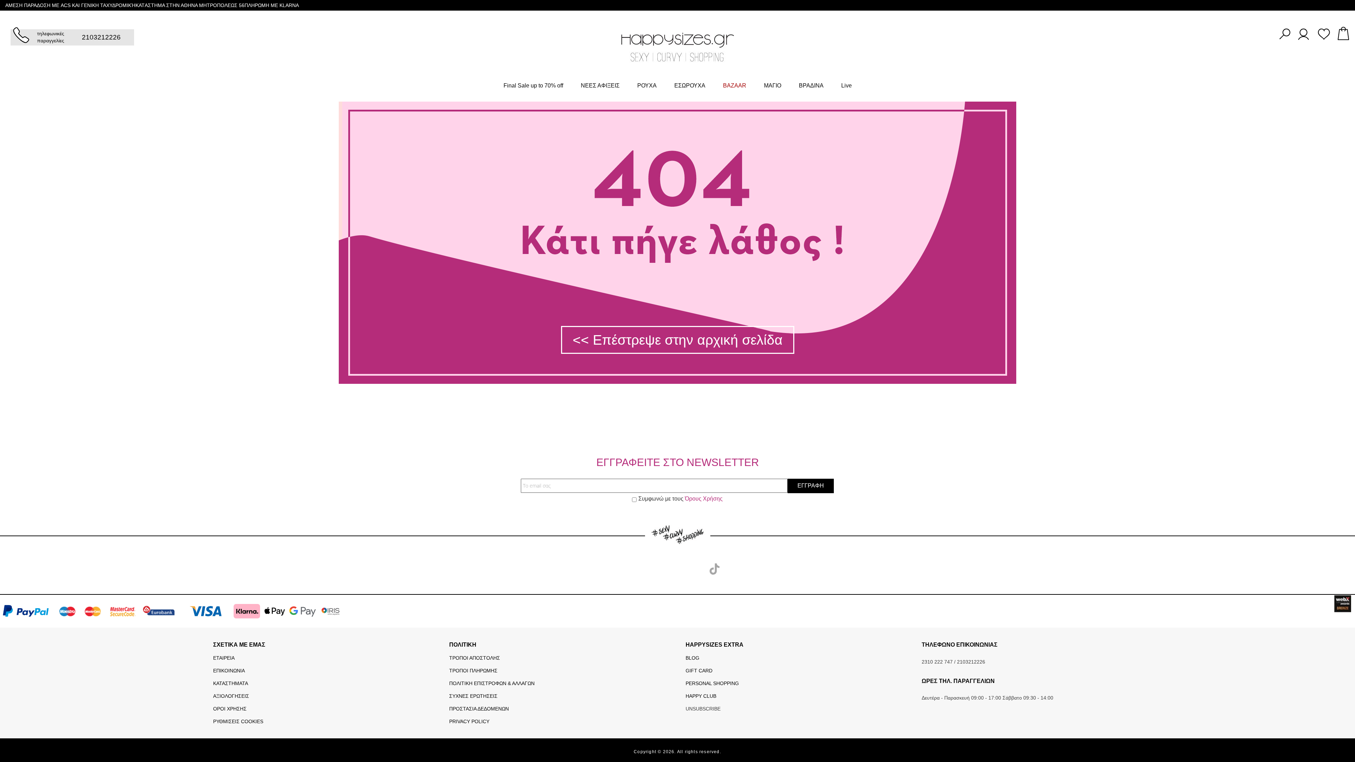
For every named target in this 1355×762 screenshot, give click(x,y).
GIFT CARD (699, 670)
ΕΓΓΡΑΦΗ (810, 486)
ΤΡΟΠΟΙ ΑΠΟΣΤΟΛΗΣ (474, 658)
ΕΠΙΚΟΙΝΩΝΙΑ (229, 670)
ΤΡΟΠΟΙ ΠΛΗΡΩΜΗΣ (473, 670)
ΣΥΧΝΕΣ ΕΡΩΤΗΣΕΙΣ (473, 696)
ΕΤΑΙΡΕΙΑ (224, 658)
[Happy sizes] (677, 47)
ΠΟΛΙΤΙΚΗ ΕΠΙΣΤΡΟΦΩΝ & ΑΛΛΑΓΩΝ (492, 683)
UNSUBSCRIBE (703, 709)
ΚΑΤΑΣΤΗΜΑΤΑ (230, 683)
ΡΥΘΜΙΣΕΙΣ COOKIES (238, 721)
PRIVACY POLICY (469, 721)
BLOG (692, 658)
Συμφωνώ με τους (680, 499)
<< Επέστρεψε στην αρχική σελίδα (678, 339)
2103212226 (101, 37)
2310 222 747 (937, 662)
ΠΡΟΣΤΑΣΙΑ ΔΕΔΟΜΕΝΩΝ (479, 709)
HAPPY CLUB (701, 696)
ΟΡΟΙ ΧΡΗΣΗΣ (230, 709)
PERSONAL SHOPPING (712, 683)
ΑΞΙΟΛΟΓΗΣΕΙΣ (231, 696)
